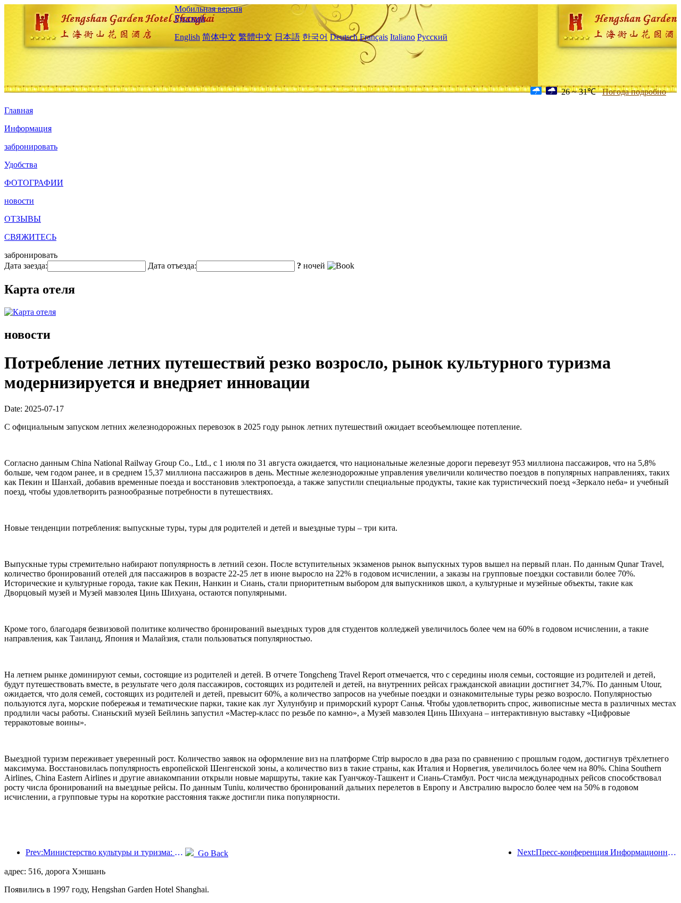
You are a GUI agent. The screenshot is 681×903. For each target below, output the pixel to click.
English (187, 36)
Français (374, 36)
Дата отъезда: (172, 265)
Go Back (211, 853)
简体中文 (219, 36)
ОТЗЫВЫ (22, 218)
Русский (190, 18)
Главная (18, 110)
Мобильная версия (208, 8)
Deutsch (344, 36)
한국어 (315, 36)
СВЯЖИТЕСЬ (30, 236)
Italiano (402, 36)
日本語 (287, 36)
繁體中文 (255, 36)
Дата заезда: (25, 265)
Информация (28, 128)
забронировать (30, 146)
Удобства (20, 164)
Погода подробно (634, 91)
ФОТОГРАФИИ (33, 182)
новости (19, 200)
